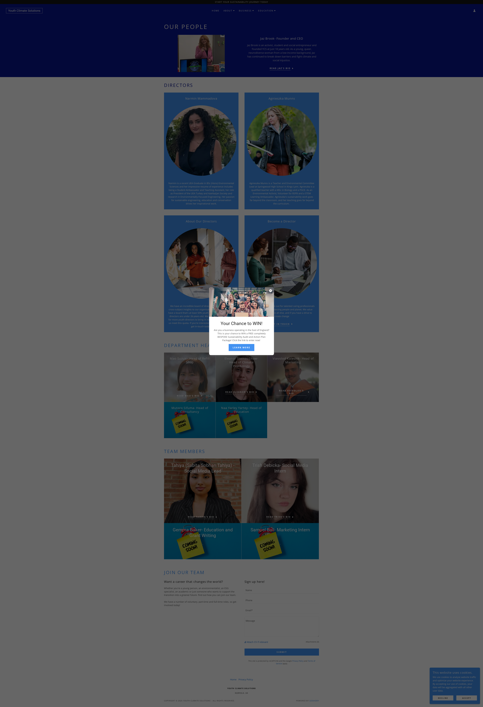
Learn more (241, 347)
